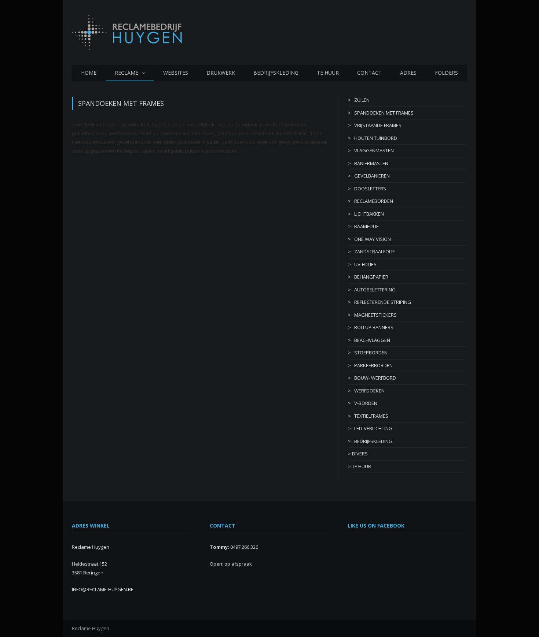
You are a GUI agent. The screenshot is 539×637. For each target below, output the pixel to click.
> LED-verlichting (370, 428)
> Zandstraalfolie (371, 251)
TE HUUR (328, 72)
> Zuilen (359, 100)
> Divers (358, 453)
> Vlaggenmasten (371, 150)
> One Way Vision (369, 239)
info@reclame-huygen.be (102, 589)
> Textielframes (368, 416)
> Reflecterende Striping (379, 302)
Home (88, 72)
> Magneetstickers (372, 315)
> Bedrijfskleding (370, 441)
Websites (175, 72)
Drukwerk (220, 72)
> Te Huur (359, 466)
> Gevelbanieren (369, 175)
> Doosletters (367, 188)
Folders (446, 72)
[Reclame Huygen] (127, 30)
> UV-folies (362, 264)
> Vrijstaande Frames (375, 125)
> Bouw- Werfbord (372, 378)
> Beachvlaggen (369, 340)
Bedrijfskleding (275, 72)
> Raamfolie (363, 226)
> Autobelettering (372, 289)
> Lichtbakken (366, 214)
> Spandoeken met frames (381, 112)
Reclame (126, 72)
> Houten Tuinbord (372, 138)
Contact (369, 72)
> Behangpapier (368, 276)
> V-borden (362, 403)
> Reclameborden (370, 201)
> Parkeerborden (370, 365)
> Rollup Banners (370, 327)
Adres (408, 72)
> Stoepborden (368, 352)
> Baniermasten (368, 163)
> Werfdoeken (366, 390)
